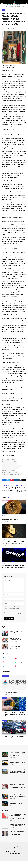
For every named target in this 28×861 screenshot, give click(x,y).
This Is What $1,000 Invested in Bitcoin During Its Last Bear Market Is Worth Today (15, 714)
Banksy (3, 459)
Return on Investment (7, 472)
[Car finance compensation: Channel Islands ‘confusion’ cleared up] (14, 727)
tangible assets (18, 474)
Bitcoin (4, 697)
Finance (4, 721)
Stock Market (5, 676)
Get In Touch (9, 851)
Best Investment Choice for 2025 (9, 463)
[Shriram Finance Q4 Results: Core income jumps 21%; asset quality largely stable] (5, 762)
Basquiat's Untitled (11, 459)
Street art (15, 472)
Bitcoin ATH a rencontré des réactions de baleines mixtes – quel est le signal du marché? (20, 490)
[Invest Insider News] (14, 3)
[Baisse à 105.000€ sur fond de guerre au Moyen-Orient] (5, 825)
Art (3, 10)
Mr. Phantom (16, 468)
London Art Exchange (7, 468)
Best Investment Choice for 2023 (9, 461)
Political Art (12, 470)
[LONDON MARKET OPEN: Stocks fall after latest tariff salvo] (14, 682)
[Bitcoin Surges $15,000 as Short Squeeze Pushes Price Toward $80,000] (14, 507)
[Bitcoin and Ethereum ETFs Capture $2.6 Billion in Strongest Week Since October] (14, 531)
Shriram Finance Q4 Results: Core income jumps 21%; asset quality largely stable (17, 762)
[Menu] (2, 3)
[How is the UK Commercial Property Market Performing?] (5, 633)
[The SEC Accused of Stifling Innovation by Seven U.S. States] (5, 796)
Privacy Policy (17, 851)
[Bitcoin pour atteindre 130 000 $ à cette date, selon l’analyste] (5, 803)
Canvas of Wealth (6, 465)
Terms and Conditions (14, 853)
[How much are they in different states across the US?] (5, 639)
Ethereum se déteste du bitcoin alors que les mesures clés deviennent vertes (18, 754)
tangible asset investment (8, 474)
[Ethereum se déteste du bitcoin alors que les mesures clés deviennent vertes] (5, 754)
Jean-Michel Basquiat (16, 465)
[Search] (26, 3)
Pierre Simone (5, 470)
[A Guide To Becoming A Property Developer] (5, 646)
